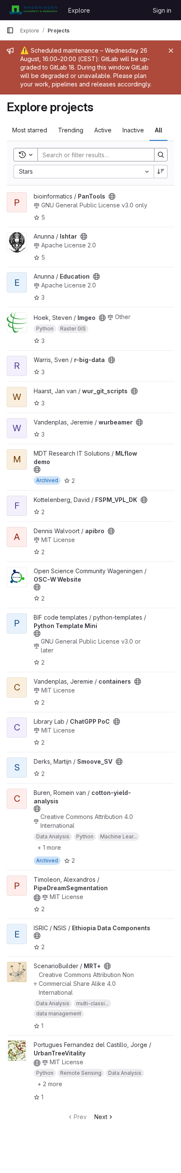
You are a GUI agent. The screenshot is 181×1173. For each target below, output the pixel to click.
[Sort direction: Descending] (161, 171)
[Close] (171, 51)
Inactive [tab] (133, 130)
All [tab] (158, 130)
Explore (79, 10)
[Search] (161, 154)
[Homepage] (33, 10)
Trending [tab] (70, 130)
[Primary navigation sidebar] (10, 30)
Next (100, 1116)
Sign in (162, 10)
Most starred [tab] (29, 130)
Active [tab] (103, 130)
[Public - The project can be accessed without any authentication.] (112, 196)
